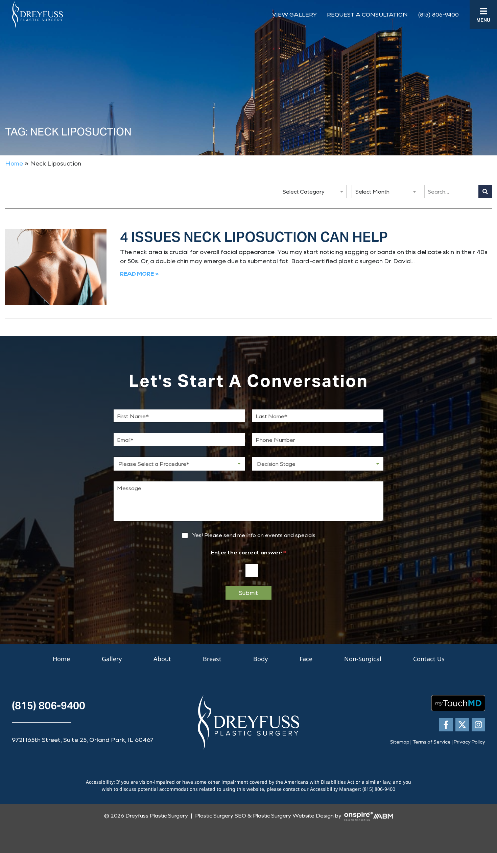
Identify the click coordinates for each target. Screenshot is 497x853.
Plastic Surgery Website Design (293, 815)
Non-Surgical (362, 659)
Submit (248, 592)
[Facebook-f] (446, 724)
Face (306, 659)
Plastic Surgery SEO (220, 815)
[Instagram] (478, 724)
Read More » (139, 273)
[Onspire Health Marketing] (358, 815)
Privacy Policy (469, 741)
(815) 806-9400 (438, 14)
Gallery (112, 659)
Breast (212, 659)
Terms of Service (431, 741)
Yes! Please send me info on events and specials (253, 535)
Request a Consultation (367, 14)
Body (260, 659)
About (162, 659)
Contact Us (429, 659)
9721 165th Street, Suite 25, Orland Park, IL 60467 (82, 739)
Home (14, 163)
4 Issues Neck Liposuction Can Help (254, 237)
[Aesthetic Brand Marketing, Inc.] (383, 815)
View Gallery (294, 14)
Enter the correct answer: (248, 552)
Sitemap (399, 741)
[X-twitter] (462, 724)
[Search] (485, 191)
